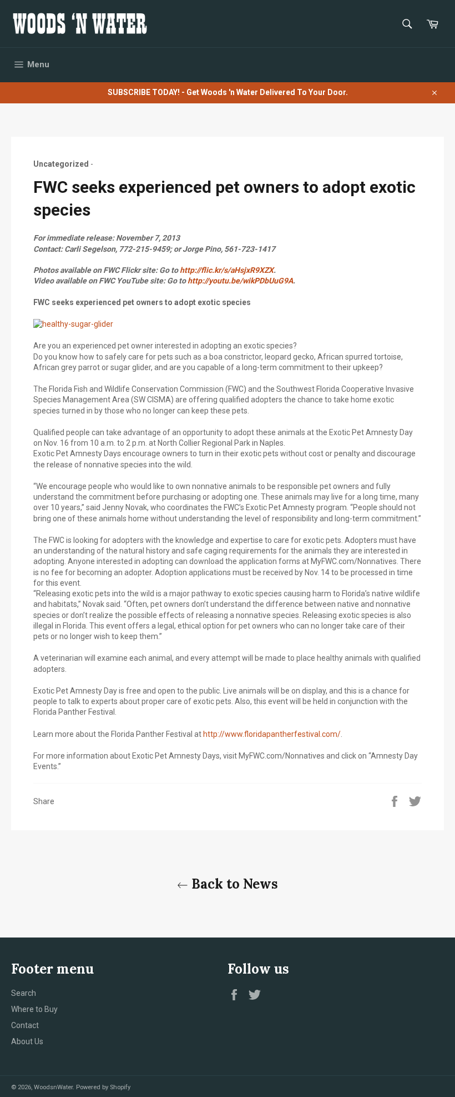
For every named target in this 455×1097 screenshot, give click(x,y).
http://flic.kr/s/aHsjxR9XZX (227, 270)
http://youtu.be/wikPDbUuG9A (240, 280)
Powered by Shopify (103, 1087)
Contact (25, 1025)
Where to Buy (34, 1009)
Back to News (233, 883)
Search (23, 993)
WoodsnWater (53, 1087)
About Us (27, 1041)
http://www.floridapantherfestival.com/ (272, 734)
